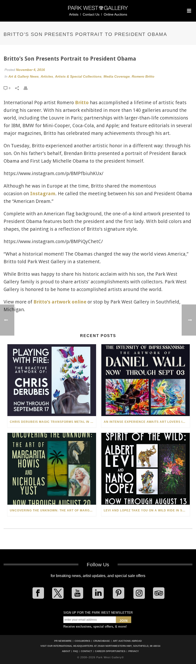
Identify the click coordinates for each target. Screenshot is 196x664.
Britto (82, 102)
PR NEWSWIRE (63, 641)
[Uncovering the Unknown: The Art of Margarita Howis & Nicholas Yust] (51, 469)
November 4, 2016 (30, 70)
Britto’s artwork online (59, 302)
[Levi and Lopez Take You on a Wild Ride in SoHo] (145, 469)
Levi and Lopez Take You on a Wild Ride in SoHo (147, 510)
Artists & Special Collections (78, 76)
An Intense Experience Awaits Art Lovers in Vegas (147, 422)
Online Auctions (115, 14)
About (66, 651)
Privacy (133, 651)
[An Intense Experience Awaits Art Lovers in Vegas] (145, 380)
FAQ (75, 651)
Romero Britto (143, 76)
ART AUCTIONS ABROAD (127, 641)
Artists (73, 14)
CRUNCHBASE (101, 641)
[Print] (28, 88)
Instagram (42, 193)
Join (124, 621)
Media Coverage (116, 76)
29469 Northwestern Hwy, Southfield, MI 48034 (129, 646)
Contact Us (91, 14)
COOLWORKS (82, 641)
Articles (47, 76)
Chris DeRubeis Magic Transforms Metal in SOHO (53, 422)
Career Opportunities (110, 651)
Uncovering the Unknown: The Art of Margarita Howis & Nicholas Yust (53, 510)
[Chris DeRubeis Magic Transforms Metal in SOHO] (51, 380)
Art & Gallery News (23, 76)
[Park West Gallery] (98, 10)
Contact (86, 651)
